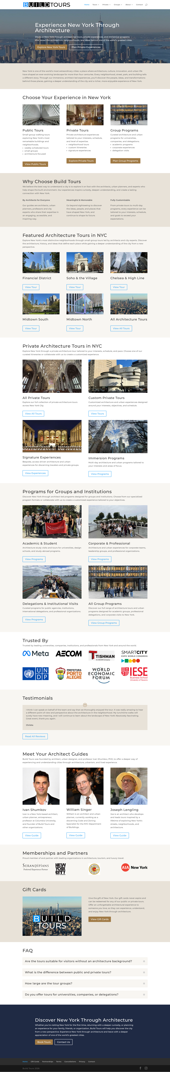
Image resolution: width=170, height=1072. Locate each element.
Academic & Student (40, 543)
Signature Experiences (42, 457)
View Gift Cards (100, 919)
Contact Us (63, 1042)
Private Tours (77, 130)
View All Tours (121, 328)
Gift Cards (35, 1062)
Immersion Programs (106, 458)
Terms (58, 1062)
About (128, 5)
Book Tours (44, 1042)
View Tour (31, 287)
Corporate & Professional (109, 543)
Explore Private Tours (81, 160)
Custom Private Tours (106, 398)
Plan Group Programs (125, 160)
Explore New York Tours (51, 47)
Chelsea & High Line (127, 278)
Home (86, 5)
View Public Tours (35, 164)
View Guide (32, 835)
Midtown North (79, 319)
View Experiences (35, 473)
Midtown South (35, 319)
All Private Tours (36, 398)
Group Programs (124, 130)
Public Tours (33, 130)
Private (105, 5)
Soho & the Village (81, 278)
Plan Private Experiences (86, 47)
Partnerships (47, 1062)
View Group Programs (104, 622)
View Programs (100, 474)
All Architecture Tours (128, 319)
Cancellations (70, 1062)
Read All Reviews (35, 736)
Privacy (82, 1062)
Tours (95, 5)
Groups (117, 5)
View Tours (97, 413)
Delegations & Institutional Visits (50, 604)
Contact (139, 5)
